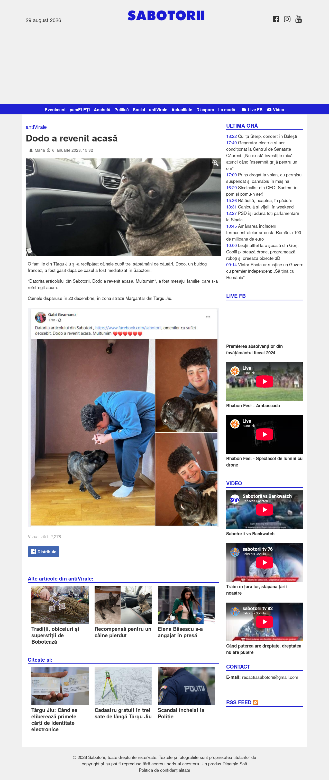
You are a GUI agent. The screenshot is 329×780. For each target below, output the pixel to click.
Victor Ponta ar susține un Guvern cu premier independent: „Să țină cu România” (264, 270)
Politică (121, 109)
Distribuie (46, 552)
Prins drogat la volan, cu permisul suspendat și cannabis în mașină (264, 177)
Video (278, 109)
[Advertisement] (164, 63)
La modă (226, 109)
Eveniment (55, 109)
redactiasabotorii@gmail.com (270, 677)
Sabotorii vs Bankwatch (250, 533)
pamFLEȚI (80, 109)
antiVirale (158, 109)
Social (139, 109)
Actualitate (181, 109)
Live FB (255, 109)
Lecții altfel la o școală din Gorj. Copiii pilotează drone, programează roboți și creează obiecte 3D (262, 251)
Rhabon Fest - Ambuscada (253, 405)
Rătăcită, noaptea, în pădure (265, 200)
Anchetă (102, 109)
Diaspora (205, 109)
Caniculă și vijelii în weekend (266, 206)
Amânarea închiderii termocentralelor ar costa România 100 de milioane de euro (263, 232)
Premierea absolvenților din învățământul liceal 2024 (254, 349)
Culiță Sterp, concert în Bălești (267, 136)
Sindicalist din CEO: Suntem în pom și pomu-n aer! (261, 190)
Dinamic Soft (235, 763)
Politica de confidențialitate (164, 770)
